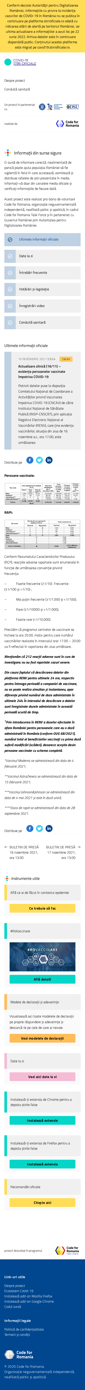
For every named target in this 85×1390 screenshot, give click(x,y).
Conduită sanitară (17, 89)
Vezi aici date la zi (42, 1076)
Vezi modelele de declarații (42, 1038)
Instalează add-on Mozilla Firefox (28, 1296)
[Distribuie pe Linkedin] (49, 460)
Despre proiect (14, 80)
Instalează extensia (42, 1164)
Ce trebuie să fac (42, 908)
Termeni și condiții (17, 1334)
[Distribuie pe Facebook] (29, 460)
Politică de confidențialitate (24, 1329)
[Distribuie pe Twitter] (39, 460)
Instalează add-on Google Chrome (29, 1301)
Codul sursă (12, 1306)
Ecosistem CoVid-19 (18, 1290)
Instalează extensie (42, 1120)
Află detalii (42, 979)
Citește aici (42, 1202)
